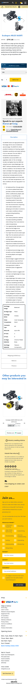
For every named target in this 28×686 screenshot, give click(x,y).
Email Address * (5, 567)
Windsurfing (21, 544)
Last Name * (5, 559)
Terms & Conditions (6, 624)
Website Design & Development (14, 683)
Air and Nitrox (4, 616)
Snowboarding (10, 536)
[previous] (3, 423)
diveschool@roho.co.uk (12, 131)
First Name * (5, 551)
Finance (14, 366)
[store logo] (5, 2)
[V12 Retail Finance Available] (14, 65)
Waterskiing (21, 540)
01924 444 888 (17, 126)
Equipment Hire (5, 614)
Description (14, 137)
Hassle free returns (11, 453)
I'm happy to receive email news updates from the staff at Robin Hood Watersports (15, 578)
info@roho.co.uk (5, 669)
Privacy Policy (5, 622)
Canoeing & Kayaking (9, 526)
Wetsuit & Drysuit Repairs (8, 611)
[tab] (14, 137)
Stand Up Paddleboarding (22, 536)
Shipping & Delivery (14, 355)
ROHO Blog (4, 607)
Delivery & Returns (6, 620)
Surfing (8, 540)
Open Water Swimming (9, 531)
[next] (24, 423)
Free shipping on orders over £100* (15, 485)
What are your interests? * (8, 522)
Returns (14, 361)
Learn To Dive (4, 609)
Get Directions (7, 673)
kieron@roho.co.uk (16, 129)
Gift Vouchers (5, 618)
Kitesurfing (20, 526)
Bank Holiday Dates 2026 (10, 646)
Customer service (11, 469)
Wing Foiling (9, 548)
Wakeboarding (10, 544)
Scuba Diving (21, 531)
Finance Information (6, 628)
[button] (4, 20)
